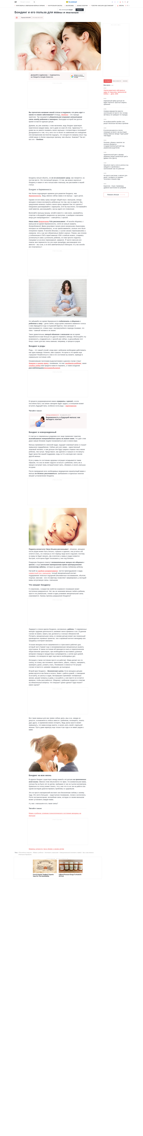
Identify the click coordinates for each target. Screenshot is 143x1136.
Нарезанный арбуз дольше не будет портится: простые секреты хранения (115, 102)
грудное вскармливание (48, 571)
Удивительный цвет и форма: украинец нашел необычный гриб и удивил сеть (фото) (116, 156)
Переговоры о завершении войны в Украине (30, 5)
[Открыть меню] (15, 2)
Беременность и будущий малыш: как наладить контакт (63, 418)
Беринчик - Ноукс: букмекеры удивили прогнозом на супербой (115, 187)
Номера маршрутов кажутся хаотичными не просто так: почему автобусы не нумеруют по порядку (116, 113)
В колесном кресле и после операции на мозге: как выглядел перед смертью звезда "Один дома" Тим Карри (116, 132)
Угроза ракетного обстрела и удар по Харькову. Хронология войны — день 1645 (115, 92)
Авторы (121, 5)
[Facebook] (112, 2)
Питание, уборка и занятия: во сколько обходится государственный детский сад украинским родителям (114, 145)
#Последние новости (25, 852)
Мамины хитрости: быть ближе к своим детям (46, 849)
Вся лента (107, 85)
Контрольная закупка (55, 5)
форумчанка (44, 221)
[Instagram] (125, 2)
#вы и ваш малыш (88, 852)
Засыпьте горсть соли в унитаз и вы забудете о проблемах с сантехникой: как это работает (116, 166)
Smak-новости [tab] (117, 81)
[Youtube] (120, 2)
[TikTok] (127, 2)
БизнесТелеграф (82, 5)
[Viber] (115, 2)
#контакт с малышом (51, 852)
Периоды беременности (52, 415)
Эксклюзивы (70, 5)
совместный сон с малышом (40, 573)
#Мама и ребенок (38, 852)
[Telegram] (117, 2)
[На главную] (71, 2)
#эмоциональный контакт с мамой (70, 852)
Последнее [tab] (108, 81)
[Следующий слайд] (129, 5)
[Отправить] (34, 2)
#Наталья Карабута (24, 854)
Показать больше (113, 194)
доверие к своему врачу (39, 363)
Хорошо (79, 9)
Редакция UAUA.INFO (26, 17)
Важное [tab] (125, 81)
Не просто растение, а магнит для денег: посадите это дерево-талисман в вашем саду (115, 177)
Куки (70, 9)
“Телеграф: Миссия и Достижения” (102, 5)
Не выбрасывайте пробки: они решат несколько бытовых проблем (116, 122)
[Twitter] (123, 2)
